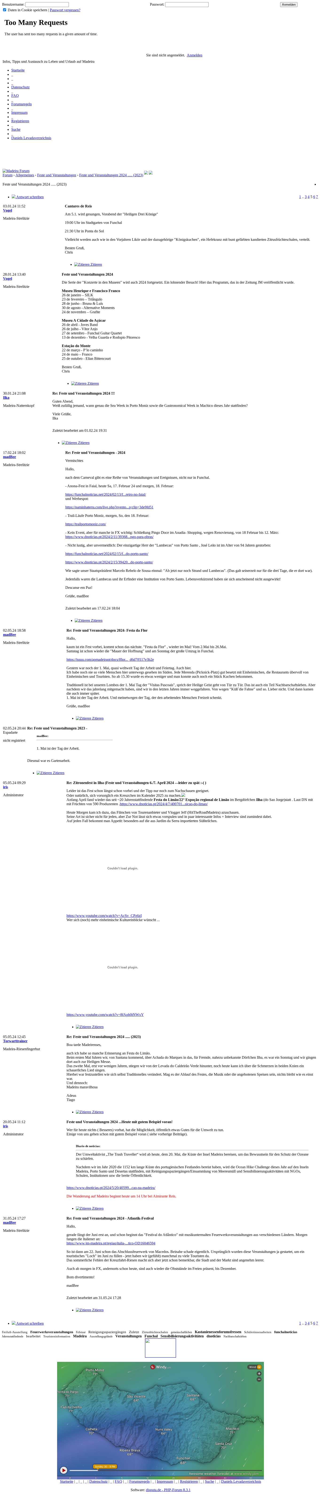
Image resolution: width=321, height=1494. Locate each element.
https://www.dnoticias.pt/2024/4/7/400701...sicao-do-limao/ (164, 804)
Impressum (19, 113)
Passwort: (157, 4)
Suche (15, 129)
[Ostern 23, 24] (151, 173)
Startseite (18, 70)
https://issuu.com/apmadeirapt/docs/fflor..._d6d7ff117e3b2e (110, 660)
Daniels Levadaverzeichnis (31, 138)
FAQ (15, 96)
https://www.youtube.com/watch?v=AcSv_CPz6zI (104, 916)
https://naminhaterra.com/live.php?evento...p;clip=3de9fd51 (109, 507)
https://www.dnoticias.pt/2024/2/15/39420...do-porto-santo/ (109, 562)
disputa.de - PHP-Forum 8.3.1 (168, 1490)
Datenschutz (20, 87)
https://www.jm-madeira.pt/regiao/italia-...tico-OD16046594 (111, 1243)
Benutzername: (13, 4)
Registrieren (20, 121)
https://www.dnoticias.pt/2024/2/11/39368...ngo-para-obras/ (109, 537)
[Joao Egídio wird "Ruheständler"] (146, 173)
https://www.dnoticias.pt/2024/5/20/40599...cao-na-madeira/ (111, 1188)
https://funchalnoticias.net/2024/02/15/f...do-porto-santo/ (106, 554)
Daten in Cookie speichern (27, 10)
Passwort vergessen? (65, 10)
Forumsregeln (21, 104)
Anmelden (194, 55)
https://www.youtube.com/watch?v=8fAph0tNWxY (105, 1015)
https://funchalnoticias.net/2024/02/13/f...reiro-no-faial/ (105, 494)
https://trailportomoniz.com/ (85, 524)
